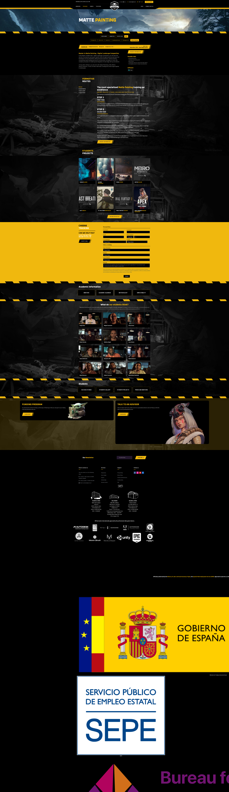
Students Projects (123, 390)
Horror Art (101, 40)
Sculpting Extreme (116, 40)
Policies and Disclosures (122, 477)
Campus (91, 6)
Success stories (104, 482)
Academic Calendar (105, 292)
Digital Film (120, 36)
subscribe (140, 457)
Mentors (86, 292)
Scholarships (103, 479)
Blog (142, 6)
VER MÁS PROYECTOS (114, 216)
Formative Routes (93, 46)
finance (102, 477)
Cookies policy (120, 479)
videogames (104, 36)
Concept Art (93, 40)
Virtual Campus (149, 1)
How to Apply (103, 475)
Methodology (123, 292)
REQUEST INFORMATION (135, 51)
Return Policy (120, 475)
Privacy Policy (120, 472)
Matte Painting (134, 40)
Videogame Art (126, 40)
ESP (139, 1)
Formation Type (109, 46)
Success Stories (86, 390)
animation (112, 36)
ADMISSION (78, 6)
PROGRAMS (85, 6)
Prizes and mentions (141, 390)
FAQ (118, 482)
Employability (141, 292)
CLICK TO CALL (84, 241)
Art (126, 36)
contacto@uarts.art (132, 1)
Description (84, 46)
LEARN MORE (27, 414)
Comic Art (108, 40)
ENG (142, 1)
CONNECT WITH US (149, 6)
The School (98, 6)
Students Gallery (104, 390)
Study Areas (103, 472)
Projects (101, 46)
